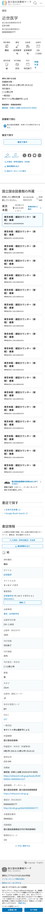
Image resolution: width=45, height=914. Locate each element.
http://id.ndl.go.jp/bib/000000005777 (21, 807)
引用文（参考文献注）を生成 (18, 161)
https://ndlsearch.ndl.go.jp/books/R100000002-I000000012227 (22, 777)
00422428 (8, 598)
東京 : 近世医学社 (11, 613)
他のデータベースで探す (16, 171)
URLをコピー (15, 157)
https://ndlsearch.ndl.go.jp (16, 793)
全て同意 (33, 910)
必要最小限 (12, 910)
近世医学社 (9, 595)
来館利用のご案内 (33, 207)
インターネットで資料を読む (13, 879)
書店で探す (23, 141)
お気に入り (7, 157)
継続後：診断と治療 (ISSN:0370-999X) (19, 107)
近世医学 (8, 574)
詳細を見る (36, 64)
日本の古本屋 (12, 509)
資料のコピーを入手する (11, 883)
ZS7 (5, 719)
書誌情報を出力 (13, 166)
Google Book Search (15, 513)
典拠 (21, 602)
